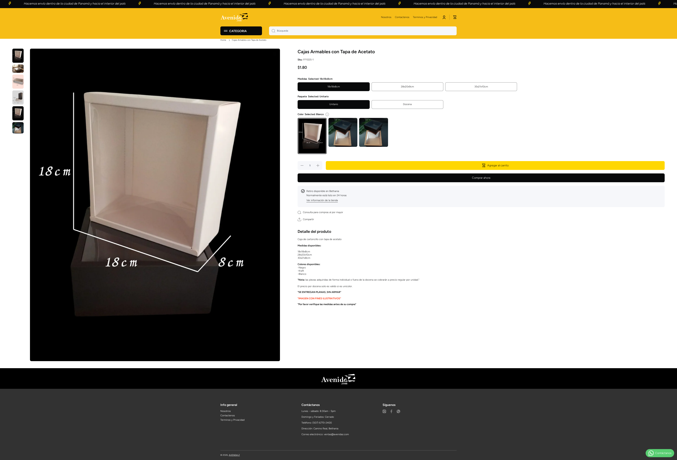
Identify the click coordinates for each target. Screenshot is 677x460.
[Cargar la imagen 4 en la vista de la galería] (18, 97)
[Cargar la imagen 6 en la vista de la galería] (18, 127)
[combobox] (363, 30)
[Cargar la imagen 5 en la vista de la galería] (18, 113)
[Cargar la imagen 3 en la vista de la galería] (18, 82)
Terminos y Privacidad (232, 419)
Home (223, 40)
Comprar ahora (481, 177)
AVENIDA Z (234, 455)
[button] (455, 17)
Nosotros (225, 411)
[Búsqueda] (272, 30)
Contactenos (227, 415)
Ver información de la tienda (322, 200)
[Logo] (234, 17)
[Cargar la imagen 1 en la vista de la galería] (18, 56)
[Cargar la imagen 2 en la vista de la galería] (18, 69)
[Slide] (327, 114)
